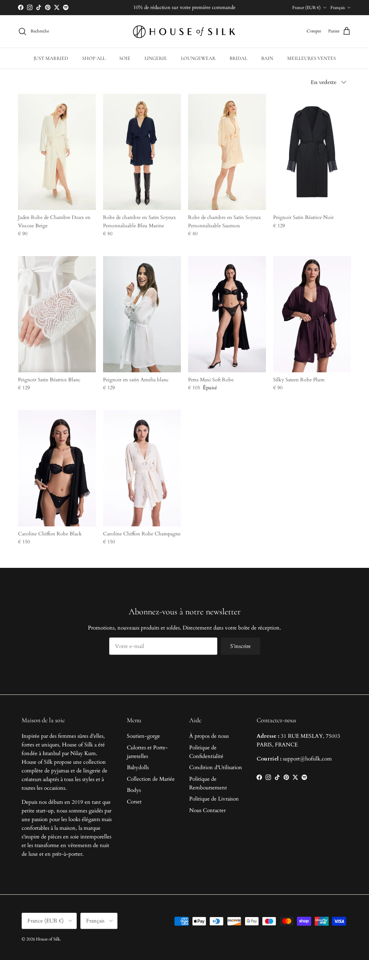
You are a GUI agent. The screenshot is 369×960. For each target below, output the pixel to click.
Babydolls (138, 767)
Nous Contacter (207, 810)
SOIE (124, 58)
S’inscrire (240, 646)
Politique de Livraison (214, 798)
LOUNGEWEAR (198, 58)
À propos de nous (209, 736)
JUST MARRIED (51, 58)
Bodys (134, 790)
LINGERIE (156, 58)
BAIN (267, 58)
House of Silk (48, 939)
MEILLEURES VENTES (311, 58)
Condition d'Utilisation (215, 767)
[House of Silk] (184, 31)
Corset (134, 801)
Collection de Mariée (151, 779)
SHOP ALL (93, 58)
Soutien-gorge (143, 736)
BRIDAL (238, 58)
